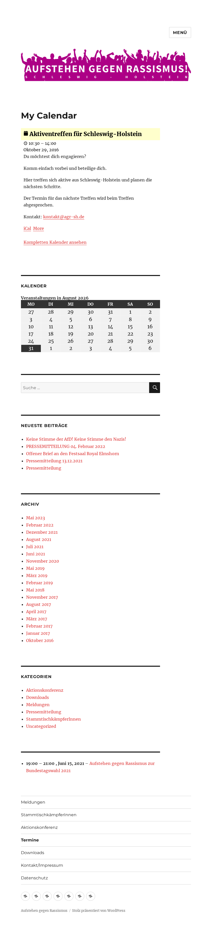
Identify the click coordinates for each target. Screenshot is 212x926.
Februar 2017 (39, 626)
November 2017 (42, 597)
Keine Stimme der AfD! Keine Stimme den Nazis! (76, 439)
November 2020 (42, 561)
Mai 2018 (35, 590)
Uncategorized (41, 726)
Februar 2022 (40, 525)
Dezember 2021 (42, 532)
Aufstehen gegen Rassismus (44, 910)
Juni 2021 (35, 553)
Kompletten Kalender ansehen (55, 242)
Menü (180, 32)
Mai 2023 (35, 517)
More (38, 228)
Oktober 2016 (40, 640)
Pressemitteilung (43, 468)
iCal (27, 228)
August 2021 (38, 539)
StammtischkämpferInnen (53, 719)
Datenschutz (34, 877)
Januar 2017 (38, 633)
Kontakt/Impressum (42, 865)
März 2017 (36, 618)
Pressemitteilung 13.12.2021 (54, 460)
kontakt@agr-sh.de (63, 216)
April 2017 (36, 611)
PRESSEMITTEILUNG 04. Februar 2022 (65, 446)
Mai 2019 (35, 568)
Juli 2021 (34, 546)
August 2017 (38, 604)
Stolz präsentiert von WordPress (98, 910)
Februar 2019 (39, 582)
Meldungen (38, 704)
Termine (30, 840)
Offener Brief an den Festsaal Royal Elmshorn (72, 453)
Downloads (37, 697)
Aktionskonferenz (44, 690)
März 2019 (37, 575)
